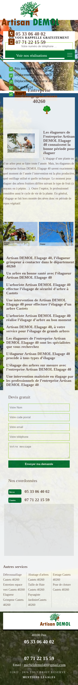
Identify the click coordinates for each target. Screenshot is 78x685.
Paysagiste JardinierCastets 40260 (37, 599)
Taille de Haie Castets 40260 (36, 587)
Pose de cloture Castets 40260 (62, 587)
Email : (39, 665)
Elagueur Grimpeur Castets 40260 (13, 599)
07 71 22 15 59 (31, 42)
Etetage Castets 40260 (62, 577)
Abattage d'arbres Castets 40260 (38, 577)
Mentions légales (39, 677)
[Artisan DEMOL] (30, 14)
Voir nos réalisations (31, 55)
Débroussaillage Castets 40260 (12, 577)
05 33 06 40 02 (31, 34)
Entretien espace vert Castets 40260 (14, 587)
